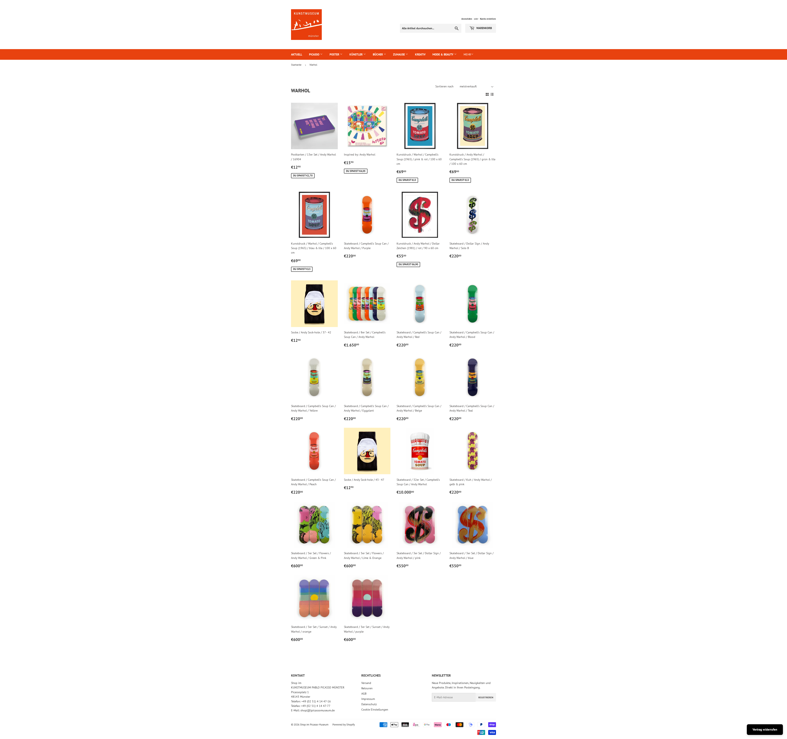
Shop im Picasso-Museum (314, 724)
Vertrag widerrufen (765, 729)
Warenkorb (483, 28)
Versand (366, 683)
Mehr (467, 54)
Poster (335, 54)
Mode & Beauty (443, 54)
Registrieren (485, 697)
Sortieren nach (444, 86)
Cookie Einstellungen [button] (374, 709)
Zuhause (399, 54)
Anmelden (466, 18)
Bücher (378, 54)
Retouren (367, 688)
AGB (363, 693)
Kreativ (420, 54)
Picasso (314, 54)
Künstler (356, 54)
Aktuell (296, 54)
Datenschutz (369, 704)
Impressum (368, 699)
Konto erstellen (488, 18)
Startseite (296, 65)
